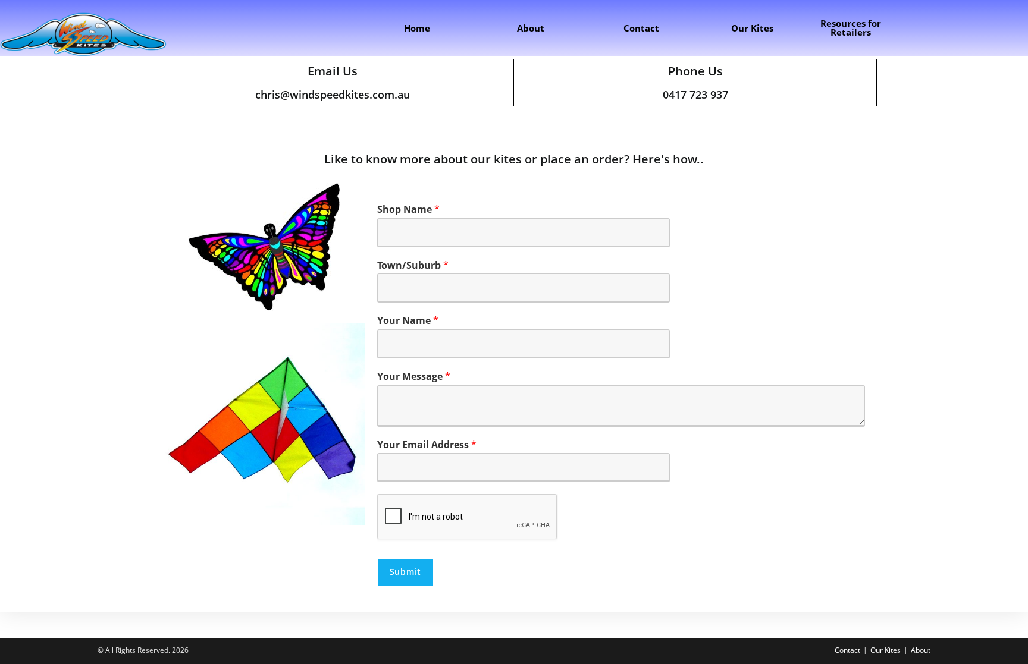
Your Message (413, 376)
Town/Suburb (413, 265)
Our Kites (885, 650)
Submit (405, 571)
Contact (847, 650)
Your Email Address (427, 445)
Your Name (407, 320)
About (920, 650)
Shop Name (408, 209)
